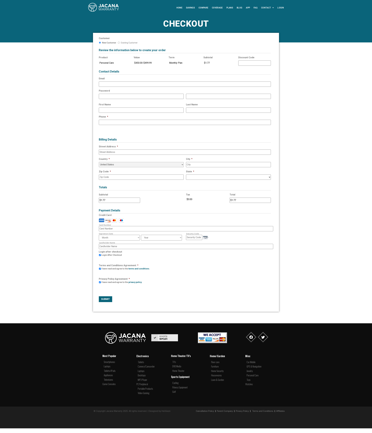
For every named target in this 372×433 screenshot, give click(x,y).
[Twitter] (263, 337)
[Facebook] (251, 337)
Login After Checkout (111, 255)
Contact (266, 8)
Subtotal (208, 57)
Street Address (108, 146)
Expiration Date (106, 234)
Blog (239, 8)
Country (104, 159)
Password (104, 90)
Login (280, 8)
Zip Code (105, 171)
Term (172, 57)
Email (102, 78)
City (189, 159)
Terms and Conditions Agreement (118, 265)
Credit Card (105, 215)
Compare (203, 8)
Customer (104, 38)
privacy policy (135, 282)
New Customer (109, 43)
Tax (188, 194)
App (248, 8)
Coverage (217, 8)
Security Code (192, 234)
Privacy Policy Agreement (114, 279)
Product (103, 57)
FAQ (255, 8)
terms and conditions (138, 269)
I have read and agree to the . (125, 269)
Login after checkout (110, 251)
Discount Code (246, 57)
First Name (105, 104)
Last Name (192, 104)
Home (179, 8)
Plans (229, 8)
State (190, 171)
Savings (190, 8)
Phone (103, 116)
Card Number (105, 225)
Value (137, 57)
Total (232, 194)
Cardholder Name (107, 243)
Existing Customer (129, 43)
